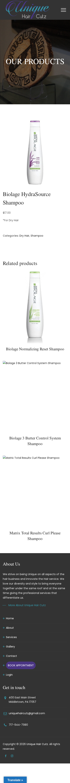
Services (11, 637)
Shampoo (37, 236)
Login (9, 675)
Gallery (10, 646)
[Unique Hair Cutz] (28, 10)
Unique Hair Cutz (37, 744)
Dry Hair (24, 236)
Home (10, 618)
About (10, 628)
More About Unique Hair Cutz (27, 605)
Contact (11, 656)
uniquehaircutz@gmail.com (27, 713)
